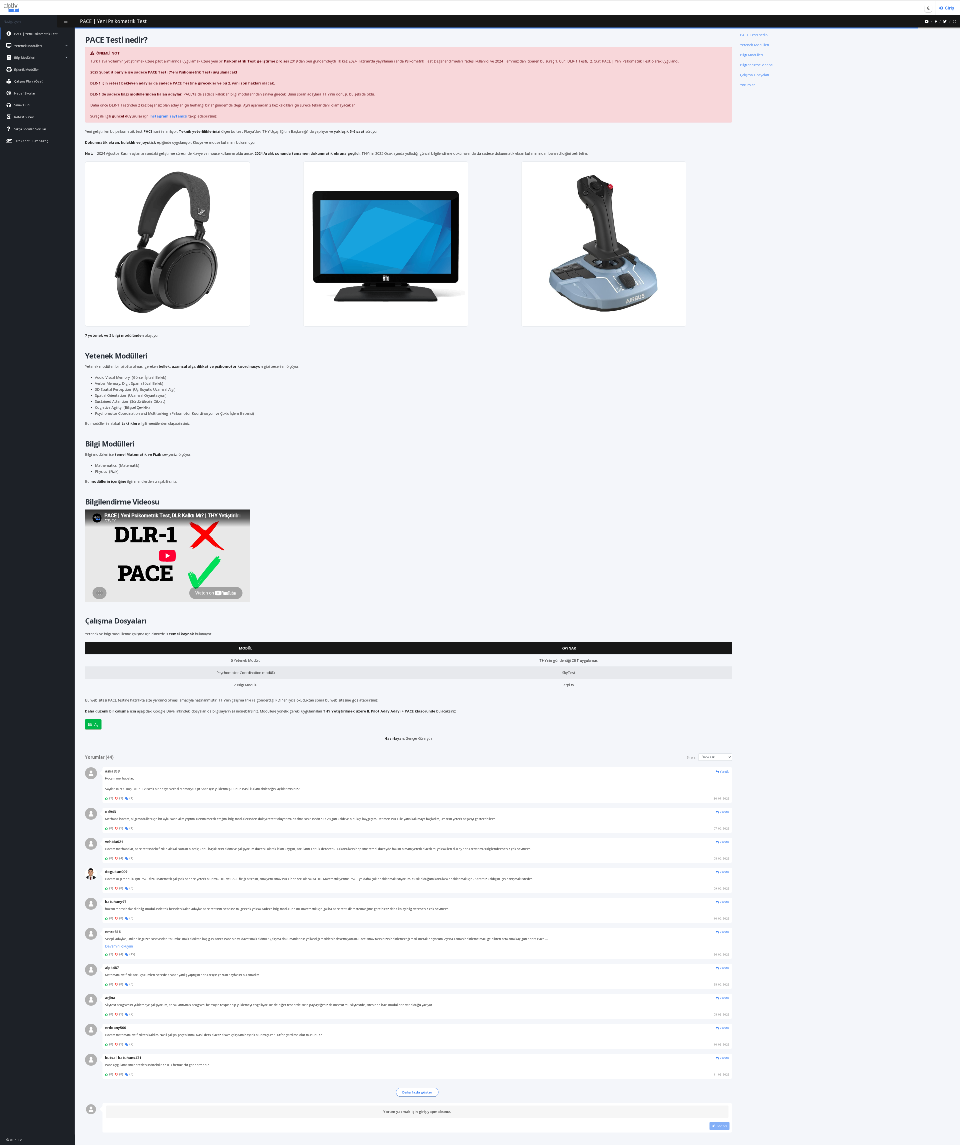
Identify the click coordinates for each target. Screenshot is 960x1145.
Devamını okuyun (119, 946)
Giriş (949, 8)
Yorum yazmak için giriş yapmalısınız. (417, 1111)
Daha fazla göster (417, 1092)
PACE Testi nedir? (754, 34)
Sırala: (691, 757)
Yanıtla (724, 771)
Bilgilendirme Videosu (757, 64)
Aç (96, 724)
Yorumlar (747, 84)
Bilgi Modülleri (751, 54)
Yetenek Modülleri (754, 44)
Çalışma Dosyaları (754, 74)
